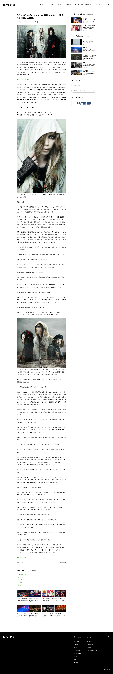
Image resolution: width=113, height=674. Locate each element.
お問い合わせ (90, 644)
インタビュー (59, 4)
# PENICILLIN (21, 574)
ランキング (50, 4)
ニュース (42, 4)
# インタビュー (22, 580)
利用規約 (89, 647)
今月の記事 (76, 641)
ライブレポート (69, 4)
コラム (77, 4)
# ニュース (20, 582)
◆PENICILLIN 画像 (23, 80)
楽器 (82, 4)
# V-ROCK (20, 577)
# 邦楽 (19, 585)
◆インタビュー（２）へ (24, 557)
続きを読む (63, 563)
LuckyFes (88, 4)
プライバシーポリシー (92, 650)
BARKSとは (89, 641)
